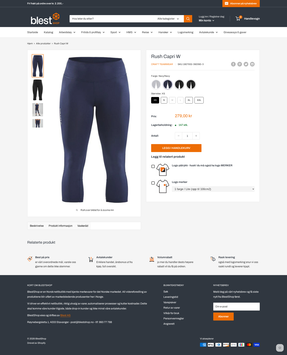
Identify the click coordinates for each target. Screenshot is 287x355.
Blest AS (65, 315)
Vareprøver (169, 302)
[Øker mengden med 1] (196, 135)
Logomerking (185, 32)
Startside (32, 32)
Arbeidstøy (65, 32)
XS (155, 99)
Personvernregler (173, 318)
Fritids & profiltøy (91, 32)
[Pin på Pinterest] (239, 64)
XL (189, 99)
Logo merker (179, 182)
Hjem (30, 43)
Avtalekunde (206, 32)
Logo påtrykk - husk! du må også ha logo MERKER (202, 165)
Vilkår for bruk (171, 313)
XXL (199, 99)
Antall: (155, 135)
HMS (129, 32)
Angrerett (169, 323)
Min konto (205, 20)
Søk (165, 291)
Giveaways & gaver (235, 32)
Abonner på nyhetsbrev (243, 3)
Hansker (163, 32)
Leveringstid (170, 296)
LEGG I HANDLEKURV (176, 148)
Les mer (163, 169)
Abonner (223, 316)
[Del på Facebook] (233, 64)
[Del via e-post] (252, 64)
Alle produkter (43, 43)
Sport (113, 32)
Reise (145, 32)
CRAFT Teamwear (162, 64)
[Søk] (188, 18)
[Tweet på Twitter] (246, 64)
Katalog (48, 32)
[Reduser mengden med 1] (178, 135)
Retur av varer (171, 307)
